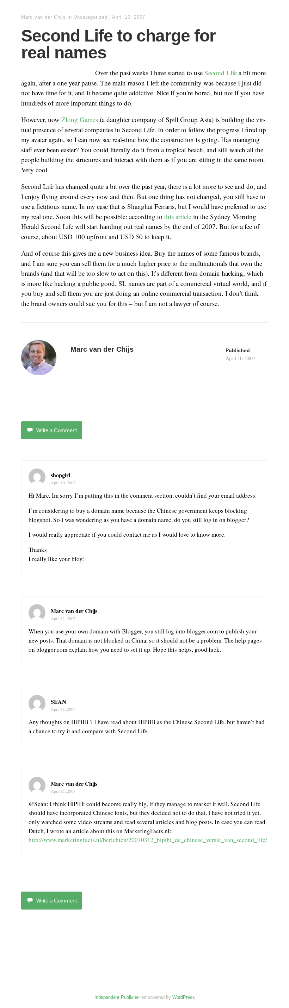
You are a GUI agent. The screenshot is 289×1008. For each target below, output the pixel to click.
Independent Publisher (117, 997)
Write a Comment (56, 430)
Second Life (220, 72)
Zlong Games (79, 119)
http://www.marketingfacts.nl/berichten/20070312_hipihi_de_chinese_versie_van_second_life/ (148, 840)
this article (177, 216)
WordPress (183, 997)
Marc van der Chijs (43, 17)
